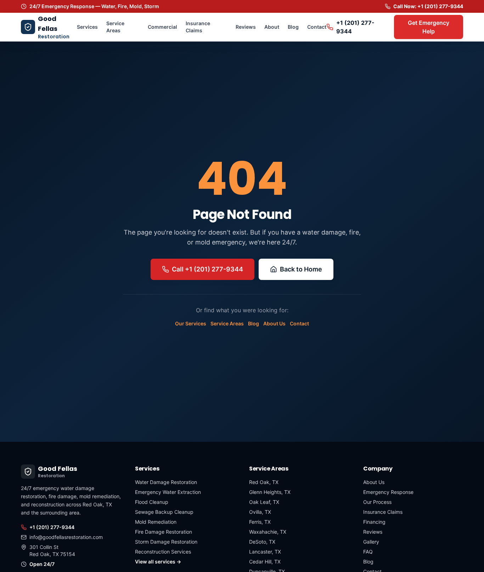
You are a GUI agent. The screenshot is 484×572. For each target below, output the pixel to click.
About (271, 27)
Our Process (377, 502)
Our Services (190, 323)
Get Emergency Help (428, 27)
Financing (374, 522)
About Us (274, 323)
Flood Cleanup (151, 502)
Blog (293, 27)
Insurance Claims (198, 26)
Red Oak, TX (263, 482)
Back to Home (301, 269)
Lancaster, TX (265, 552)
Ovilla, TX (260, 512)
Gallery (371, 542)
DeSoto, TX (262, 542)
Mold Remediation (155, 522)
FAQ (368, 552)
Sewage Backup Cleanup (164, 512)
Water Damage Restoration (166, 482)
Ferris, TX (260, 522)
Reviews (246, 27)
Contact (316, 27)
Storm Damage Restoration (166, 542)
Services (87, 27)
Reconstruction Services (163, 552)
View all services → (158, 562)
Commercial (162, 27)
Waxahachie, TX (267, 532)
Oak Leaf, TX (264, 502)
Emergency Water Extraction (168, 492)
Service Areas (115, 26)
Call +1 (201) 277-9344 (207, 269)
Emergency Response (388, 492)
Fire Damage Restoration (163, 532)
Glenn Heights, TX (270, 492)
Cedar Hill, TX (265, 562)
